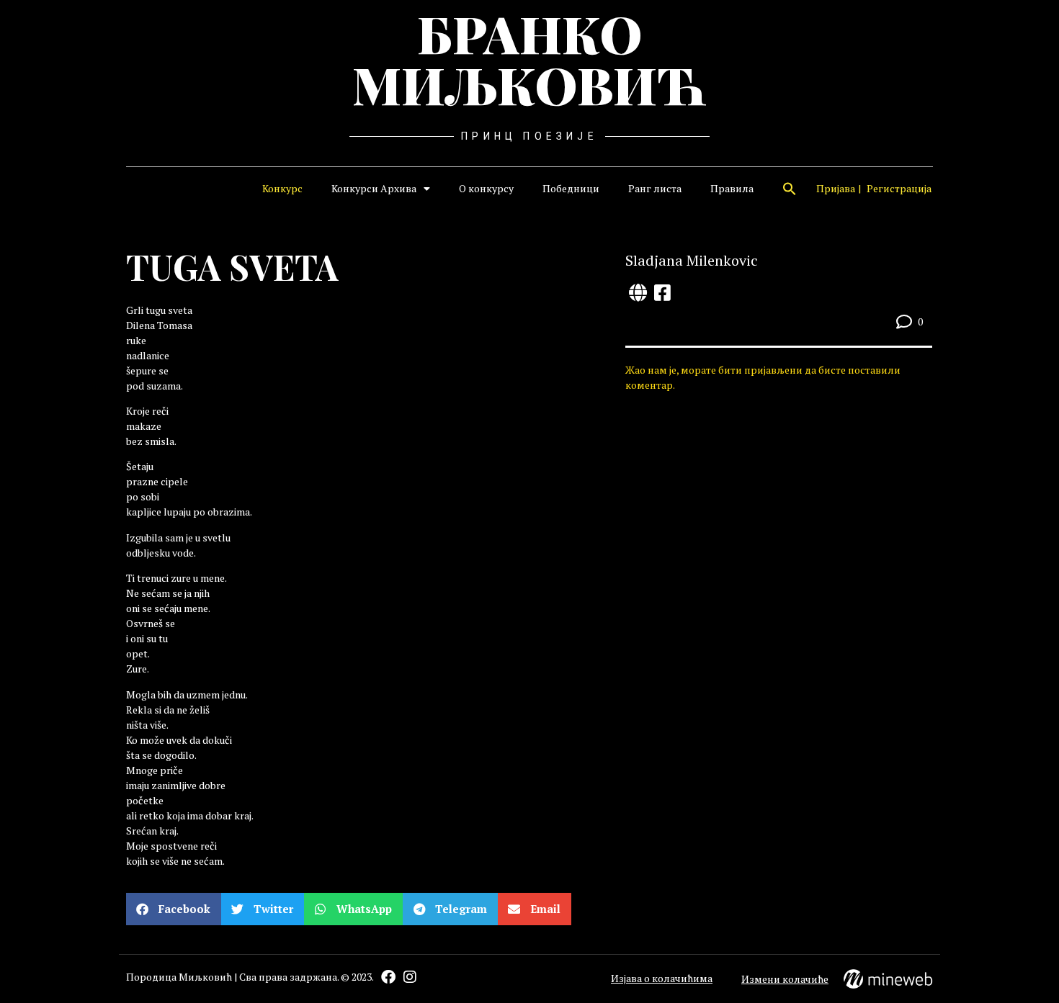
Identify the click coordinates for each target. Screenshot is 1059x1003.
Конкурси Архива (373, 188)
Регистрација (899, 188)
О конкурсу (486, 188)
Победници (570, 188)
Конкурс (282, 188)
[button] (789, 188)
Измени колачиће (784, 979)
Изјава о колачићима (661, 978)
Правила (732, 188)
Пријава (835, 188)
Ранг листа (655, 188)
